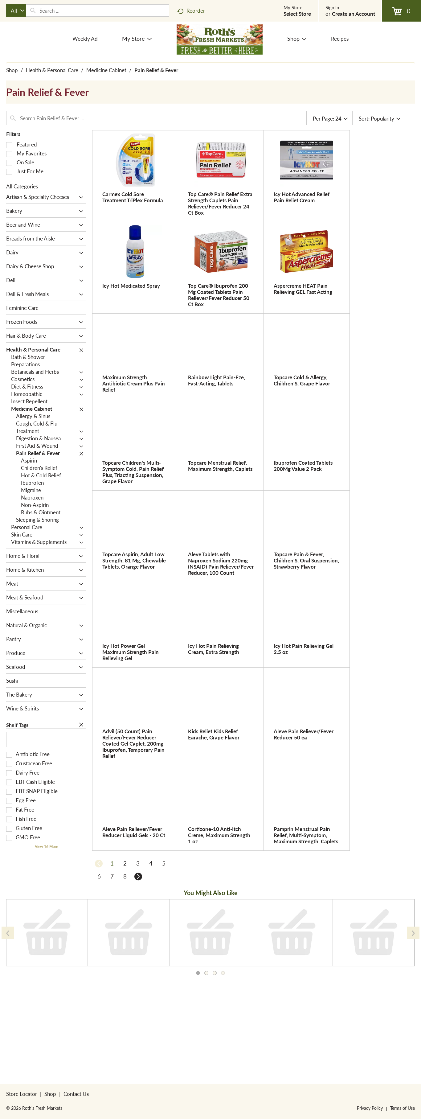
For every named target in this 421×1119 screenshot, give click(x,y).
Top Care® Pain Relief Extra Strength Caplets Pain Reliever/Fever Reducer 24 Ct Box (220, 203)
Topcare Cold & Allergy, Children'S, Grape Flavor (302, 380)
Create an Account (353, 13)
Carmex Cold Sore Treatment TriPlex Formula (132, 197)
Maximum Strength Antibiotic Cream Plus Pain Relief (133, 383)
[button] (79, 197)
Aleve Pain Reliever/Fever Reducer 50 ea (303, 734)
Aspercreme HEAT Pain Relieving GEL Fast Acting (303, 288)
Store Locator (21, 1093)
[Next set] (137, 876)
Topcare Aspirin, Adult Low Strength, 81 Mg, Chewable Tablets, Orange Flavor (134, 560)
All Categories (22, 186)
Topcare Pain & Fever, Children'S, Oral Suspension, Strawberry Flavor (306, 560)
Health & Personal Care (52, 70)
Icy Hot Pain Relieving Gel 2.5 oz (303, 649)
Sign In (332, 7)
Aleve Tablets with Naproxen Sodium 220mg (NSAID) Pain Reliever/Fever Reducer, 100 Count (221, 563)
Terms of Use (402, 1108)
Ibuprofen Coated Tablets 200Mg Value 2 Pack (303, 465)
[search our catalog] (33, 10)
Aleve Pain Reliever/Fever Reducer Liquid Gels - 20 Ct (133, 832)
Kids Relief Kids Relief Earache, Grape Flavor (213, 734)
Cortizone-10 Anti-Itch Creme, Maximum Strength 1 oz (219, 835)
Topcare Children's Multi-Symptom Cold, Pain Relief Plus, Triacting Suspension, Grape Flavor (133, 472)
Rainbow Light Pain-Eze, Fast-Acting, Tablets (216, 380)
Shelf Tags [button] (17, 724)
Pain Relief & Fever (156, 70)
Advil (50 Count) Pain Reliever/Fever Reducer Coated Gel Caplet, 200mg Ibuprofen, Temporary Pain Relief (133, 743)
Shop (12, 70)
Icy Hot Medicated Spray (131, 285)
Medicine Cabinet (106, 70)
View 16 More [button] (46, 846)
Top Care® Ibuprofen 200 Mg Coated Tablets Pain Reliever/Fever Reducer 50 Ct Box (218, 295)
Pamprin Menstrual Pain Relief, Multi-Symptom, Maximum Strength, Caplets (306, 835)
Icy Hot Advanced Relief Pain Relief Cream (301, 197)
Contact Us (76, 1093)
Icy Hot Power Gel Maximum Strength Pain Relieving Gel (130, 652)
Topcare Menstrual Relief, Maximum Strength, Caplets (220, 465)
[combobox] (16, 10)
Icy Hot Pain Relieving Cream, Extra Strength (213, 649)
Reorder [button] (195, 10)
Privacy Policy (370, 1108)
